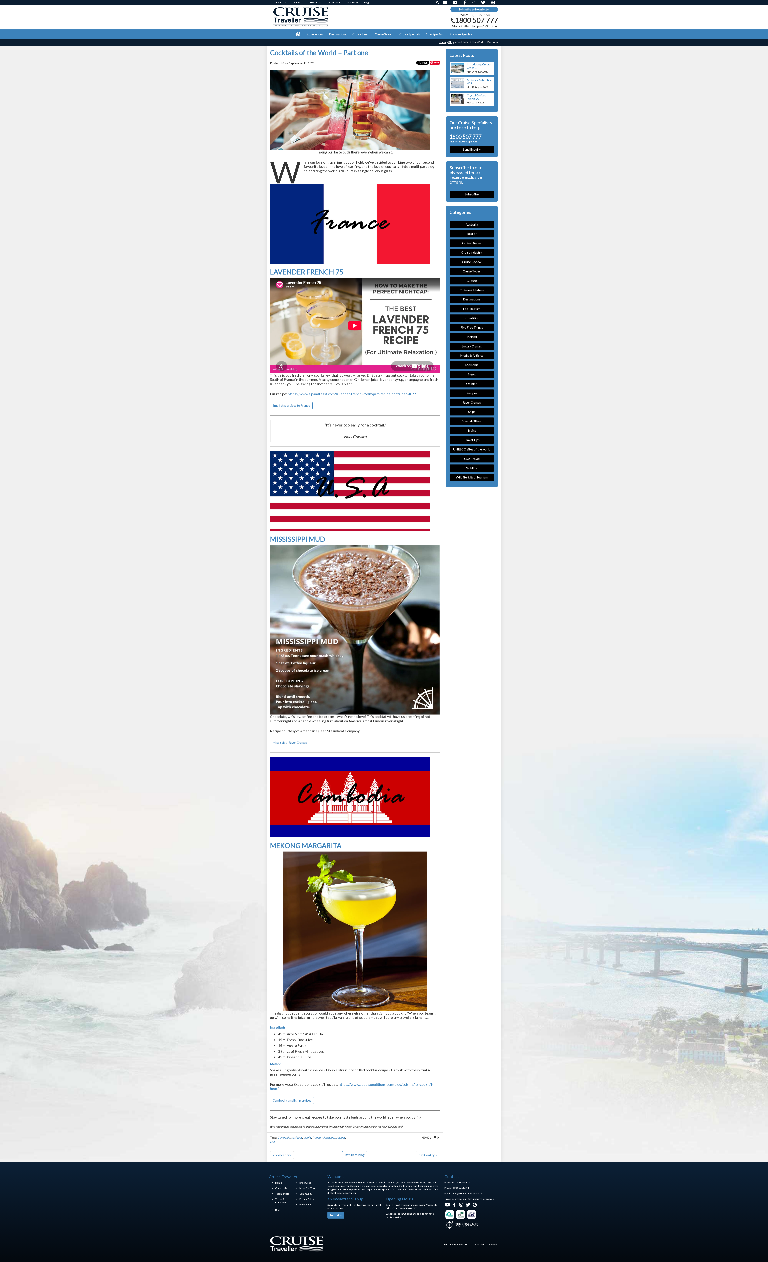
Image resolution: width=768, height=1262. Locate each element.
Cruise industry (471, 252)
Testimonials (282, 1193)
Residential (305, 1204)
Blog (451, 42)
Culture (472, 280)
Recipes (471, 393)
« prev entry (282, 1155)
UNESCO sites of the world (471, 449)
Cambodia (283, 1137)
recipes (340, 1137)
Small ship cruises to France (291, 405)
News (472, 374)
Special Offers (472, 421)
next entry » (427, 1155)
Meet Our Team (307, 1188)
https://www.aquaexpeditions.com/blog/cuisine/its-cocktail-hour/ (351, 1086)
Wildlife (471, 468)
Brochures (305, 1182)
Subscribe (472, 194)
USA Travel (472, 458)
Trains (471, 430)
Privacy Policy (306, 1199)
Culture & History (472, 290)
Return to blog (355, 1155)
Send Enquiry (472, 149)
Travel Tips (472, 440)
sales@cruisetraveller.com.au (467, 1193)
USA (272, 1142)
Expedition (471, 318)
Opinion (471, 383)
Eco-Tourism (471, 308)
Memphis (471, 365)
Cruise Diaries (471, 243)
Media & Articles (471, 355)
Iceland (472, 337)
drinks (307, 1137)
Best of (472, 233)
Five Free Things (471, 327)
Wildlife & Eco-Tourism (472, 477)
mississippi (328, 1137)
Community (305, 1193)
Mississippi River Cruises (290, 742)
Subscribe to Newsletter (474, 9)
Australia (472, 224)
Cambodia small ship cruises (292, 1100)
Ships (471, 411)
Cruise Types (472, 271)
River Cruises (472, 402)
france (316, 1137)
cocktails (296, 1137)
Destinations (471, 299)
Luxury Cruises (472, 346)
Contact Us (281, 1188)
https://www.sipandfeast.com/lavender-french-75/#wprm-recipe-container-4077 (352, 394)
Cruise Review (471, 262)
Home (442, 42)
